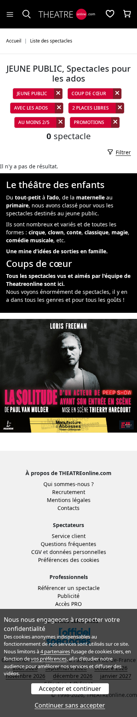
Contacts (68, 507)
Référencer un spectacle (69, 587)
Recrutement (68, 492)
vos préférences (49, 658)
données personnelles (77, 551)
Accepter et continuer (70, 688)
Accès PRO (68, 603)
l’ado (53, 197)
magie (120, 232)
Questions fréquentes (68, 544)
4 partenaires (55, 651)
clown (56, 232)
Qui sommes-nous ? (68, 484)
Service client (69, 536)
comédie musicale (29, 240)
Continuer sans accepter (70, 705)
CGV (36, 551)
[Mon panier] (127, 14)
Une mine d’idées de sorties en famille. (57, 251)
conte (74, 232)
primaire (17, 205)
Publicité (68, 595)
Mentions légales (69, 500)
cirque (37, 232)
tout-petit (28, 197)
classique (96, 232)
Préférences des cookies (68, 559)
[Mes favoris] (110, 14)
